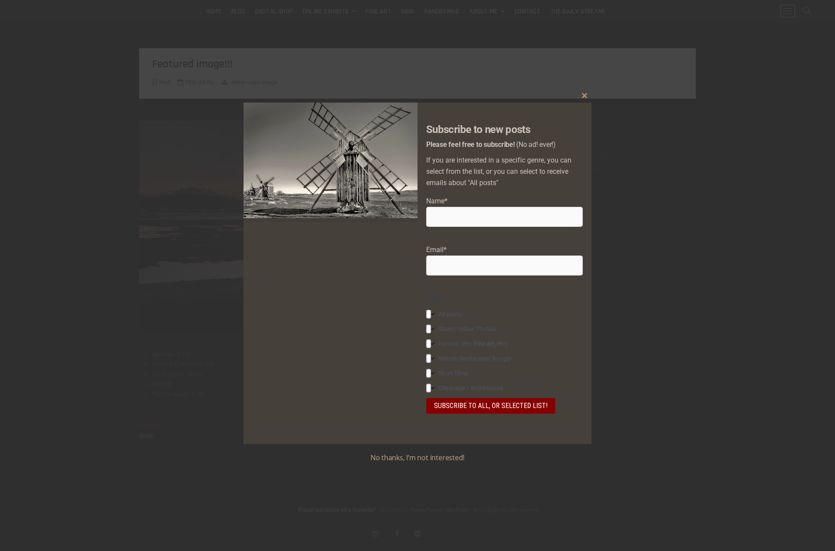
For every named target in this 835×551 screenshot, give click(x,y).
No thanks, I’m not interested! (417, 457)
